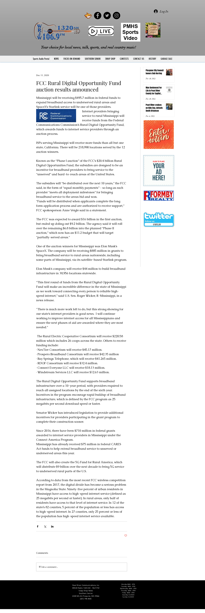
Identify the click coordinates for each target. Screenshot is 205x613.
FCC (31, 612)
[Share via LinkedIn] (52, 526)
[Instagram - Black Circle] (116, 15)
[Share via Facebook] (37, 526)
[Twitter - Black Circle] (107, 15)
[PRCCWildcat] (88, 15)
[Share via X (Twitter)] (45, 526)
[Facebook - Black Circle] (97, 15)
